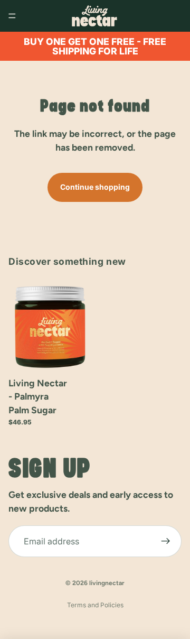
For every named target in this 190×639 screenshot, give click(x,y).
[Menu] (12, 16)
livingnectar (107, 583)
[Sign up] (166, 541)
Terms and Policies (95, 605)
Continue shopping (95, 186)
